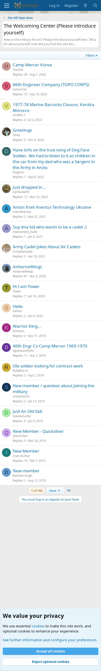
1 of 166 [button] (36, 490)
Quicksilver (20, 436)
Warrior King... (27, 326)
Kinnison (18, 331)
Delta (16, 135)
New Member (26, 451)
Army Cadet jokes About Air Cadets (46, 246)
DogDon (18, 172)
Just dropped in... (29, 187)
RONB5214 (20, 371)
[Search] (95, 5)
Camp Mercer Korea (32, 65)
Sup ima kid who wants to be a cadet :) (50, 227)
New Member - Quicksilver (38, 431)
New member (26, 471)
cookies (38, 625)
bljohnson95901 (24, 351)
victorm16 (19, 89)
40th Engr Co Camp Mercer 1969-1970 (50, 346)
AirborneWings (27, 266)
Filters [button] (90, 55)
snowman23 (21, 396)
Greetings (22, 130)
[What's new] (85, 5)
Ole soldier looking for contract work (48, 366)
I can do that (21, 456)
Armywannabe (23, 251)
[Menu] (7, 5)
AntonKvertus (22, 212)
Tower (17, 291)
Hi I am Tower (26, 286)
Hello (18, 306)
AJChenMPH (21, 192)
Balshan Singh (22, 476)
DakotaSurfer (22, 416)
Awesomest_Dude (25, 232)
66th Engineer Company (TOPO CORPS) (51, 84)
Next (53, 490)
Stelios (17, 311)
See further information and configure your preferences (50, 639)
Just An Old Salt (27, 411)
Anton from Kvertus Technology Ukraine (52, 207)
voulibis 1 (19, 115)
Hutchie (18, 70)
